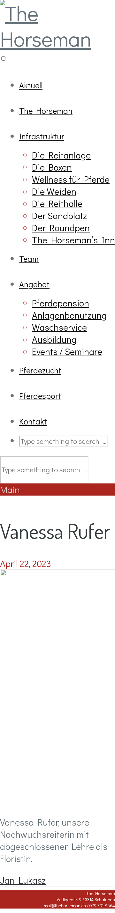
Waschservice (59, 327)
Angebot (34, 284)
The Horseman (46, 110)
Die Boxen (52, 167)
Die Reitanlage (61, 155)
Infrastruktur (41, 136)
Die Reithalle (57, 203)
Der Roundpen (61, 228)
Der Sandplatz (59, 216)
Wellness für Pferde (71, 179)
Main (10, 489)
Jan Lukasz (23, 880)
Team (29, 258)
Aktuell (30, 85)
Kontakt (33, 421)
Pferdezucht (40, 370)
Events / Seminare (67, 351)
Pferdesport (40, 395)
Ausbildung (54, 339)
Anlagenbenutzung (69, 315)
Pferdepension (60, 303)
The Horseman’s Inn (73, 240)
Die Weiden (54, 191)
